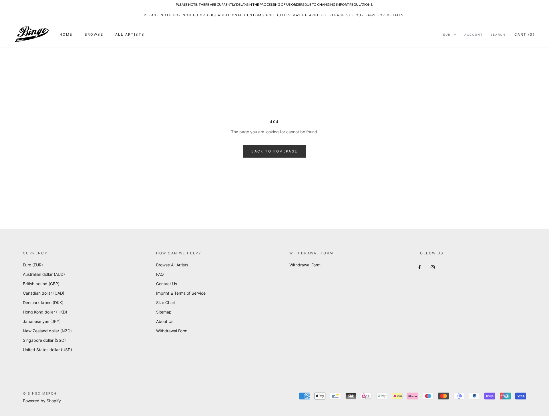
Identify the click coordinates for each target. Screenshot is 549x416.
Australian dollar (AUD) (44, 274)
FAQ (160, 274)
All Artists (129, 34)
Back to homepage (274, 151)
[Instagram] (433, 267)
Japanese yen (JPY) (42, 321)
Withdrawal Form (171, 330)
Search (498, 34)
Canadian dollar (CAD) (43, 293)
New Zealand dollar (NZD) (47, 330)
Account (473, 34)
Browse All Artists (172, 264)
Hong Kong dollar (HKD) (45, 312)
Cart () (524, 34)
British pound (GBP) (41, 283)
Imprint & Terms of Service (181, 293)
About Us (164, 321)
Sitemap (164, 312)
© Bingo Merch (40, 393)
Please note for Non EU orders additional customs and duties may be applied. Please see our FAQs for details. (274, 15)
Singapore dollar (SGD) (44, 340)
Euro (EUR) (33, 264)
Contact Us (166, 283)
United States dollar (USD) (47, 349)
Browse (94, 34)
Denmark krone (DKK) (43, 302)
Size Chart (166, 302)
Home (66, 34)
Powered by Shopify (42, 400)
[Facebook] (419, 267)
